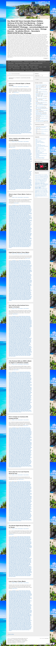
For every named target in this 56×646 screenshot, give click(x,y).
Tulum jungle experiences (28, 173)
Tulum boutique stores (25, 110)
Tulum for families (25, 172)
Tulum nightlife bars (18, 176)
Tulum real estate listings (12, 124)
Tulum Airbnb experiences (26, 106)
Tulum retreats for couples (18, 180)
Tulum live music (21, 118)
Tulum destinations (24, 113)
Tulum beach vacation (18, 109)
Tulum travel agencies (16, 128)
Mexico (23, 267)
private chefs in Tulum (18, 102)
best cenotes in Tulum (21, 206)
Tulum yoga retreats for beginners (23, 353)
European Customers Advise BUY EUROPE (36, 63)
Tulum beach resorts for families (23, 164)
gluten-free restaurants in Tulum (14, 596)
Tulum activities (17, 105)
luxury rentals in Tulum (23, 155)
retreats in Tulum (12, 103)
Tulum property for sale (25, 122)
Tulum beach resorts (26, 108)
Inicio (9, 61)
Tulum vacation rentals (23, 129)
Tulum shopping (15, 126)
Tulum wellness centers (18, 130)
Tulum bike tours (13, 165)
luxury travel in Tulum (21, 100)
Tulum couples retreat (17, 112)
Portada (10, 73)
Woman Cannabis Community (39, 70)
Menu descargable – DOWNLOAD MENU (14, 66)
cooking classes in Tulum (22, 97)
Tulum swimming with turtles (20, 241)
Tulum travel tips (21, 128)
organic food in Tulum (22, 101)
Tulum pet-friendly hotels (26, 177)
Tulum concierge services (28, 111)
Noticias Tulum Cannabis (16, 68)
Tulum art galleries (18, 162)
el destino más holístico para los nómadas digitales (25, 154)
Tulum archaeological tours (12, 162)
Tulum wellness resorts (24, 130)
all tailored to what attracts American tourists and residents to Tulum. (19, 95)
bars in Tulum (27, 95)
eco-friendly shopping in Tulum (15, 99)
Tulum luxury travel (20, 119)
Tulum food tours (26, 116)
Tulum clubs (23, 111)
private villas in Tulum (18, 216)
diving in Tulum (14, 98)
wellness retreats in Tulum (25, 187)
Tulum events (12, 114)
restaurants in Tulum (19, 158)
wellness (21, 187)
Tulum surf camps (15, 241)
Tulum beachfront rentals (16, 223)
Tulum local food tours (26, 118)
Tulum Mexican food (26, 120)
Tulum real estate (22, 123)
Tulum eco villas (11, 169)
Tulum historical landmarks (25, 339)
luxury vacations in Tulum (28, 100)
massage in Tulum (11, 101)
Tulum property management (16, 236)
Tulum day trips (20, 113)
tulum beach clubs (19, 107)
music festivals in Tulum (17, 101)
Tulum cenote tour (19, 111)
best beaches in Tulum (15, 206)
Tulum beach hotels (24, 107)
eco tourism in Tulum (24, 98)
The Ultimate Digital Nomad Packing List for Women (20, 547)
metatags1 (22, 66)
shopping (28, 103)
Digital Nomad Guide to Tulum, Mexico (19, 252)
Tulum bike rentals (22, 223)
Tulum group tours (13, 117)
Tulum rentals (22, 124)
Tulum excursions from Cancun (23, 170)
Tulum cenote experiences (13, 111)
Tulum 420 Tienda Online (34, 68)
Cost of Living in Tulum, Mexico (17, 581)
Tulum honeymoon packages (21, 173)
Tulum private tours (13, 122)
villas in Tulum (17, 187)
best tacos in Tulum (17, 96)
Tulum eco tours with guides (19, 227)
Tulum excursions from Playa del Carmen (16, 115)
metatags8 (9, 68)
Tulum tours (15, 183)
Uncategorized (14, 94)
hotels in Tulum (12, 155)
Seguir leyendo (16, 92)
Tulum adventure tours (20, 106)
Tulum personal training (23, 121)
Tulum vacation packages (17, 129)
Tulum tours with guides (20, 183)
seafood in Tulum (24, 103)
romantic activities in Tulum (18, 103)
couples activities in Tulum (27, 484)
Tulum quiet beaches (17, 123)
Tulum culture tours (11, 113)
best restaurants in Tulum (12, 96)
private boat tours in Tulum (12, 102)
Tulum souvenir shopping (28, 182)
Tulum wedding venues (11, 130)
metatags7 (44, 66)
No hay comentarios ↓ (26, 86)
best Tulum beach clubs (28, 375)
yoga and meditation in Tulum (16, 132)
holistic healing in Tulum (17, 210)
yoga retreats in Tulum (23, 188)
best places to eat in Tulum (27, 206)
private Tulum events (13, 216)
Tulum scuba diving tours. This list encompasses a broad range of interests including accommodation (20, 181)
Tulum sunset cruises (26, 127)
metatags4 (36, 66)
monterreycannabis (20, 86)
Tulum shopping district (20, 126)
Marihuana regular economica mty (33, 65)
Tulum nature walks (21, 234)
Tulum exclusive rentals (17, 114)
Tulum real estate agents (27, 123)
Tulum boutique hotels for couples (25, 165)
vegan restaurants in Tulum (12, 187)
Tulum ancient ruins (28, 328)
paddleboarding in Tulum (28, 101)
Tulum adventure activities (20, 161)
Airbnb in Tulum (23, 94)
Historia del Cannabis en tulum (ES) (13, 65)
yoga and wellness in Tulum (24, 132)
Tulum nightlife (14, 176)
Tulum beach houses (21, 163)
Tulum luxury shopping (15, 119)
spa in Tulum (23, 104)
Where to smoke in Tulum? (29, 70)
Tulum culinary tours (22, 112)
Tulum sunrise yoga (21, 127)
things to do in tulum (11, 105)
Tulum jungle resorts (16, 118)
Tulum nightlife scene (23, 176)
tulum (27, 160)
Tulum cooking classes (11, 112)
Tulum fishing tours (25, 171)
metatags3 (31, 66)
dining (11, 98)
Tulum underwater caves (26, 128)
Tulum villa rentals (28, 129)
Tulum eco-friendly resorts (23, 169)
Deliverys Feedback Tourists (42, 61)
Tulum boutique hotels (18, 165)
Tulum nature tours (16, 234)
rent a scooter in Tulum (14, 158)
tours (14, 105)
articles (13, 481)
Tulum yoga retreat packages (19, 131)
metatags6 (40, 66)
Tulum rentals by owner (27, 124)
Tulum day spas (16, 113)
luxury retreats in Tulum (16, 100)
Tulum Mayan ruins (14, 120)
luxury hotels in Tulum (17, 155)
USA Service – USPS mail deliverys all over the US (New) (16, 70)
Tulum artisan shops (23, 162)
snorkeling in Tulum (19, 104)
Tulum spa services (16, 127)
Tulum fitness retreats (13, 116)
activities (20, 94)
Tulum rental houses (17, 124)
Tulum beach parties (20, 108)
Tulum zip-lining (18, 245)
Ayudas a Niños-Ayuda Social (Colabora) (16, 61)
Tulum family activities (24, 115)
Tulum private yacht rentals (19, 122)
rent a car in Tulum (24, 216)
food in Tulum (26, 99)
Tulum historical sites (14, 396)
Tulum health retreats (25, 117)
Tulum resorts (29, 346)
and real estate (23, 95)
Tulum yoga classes (13, 131)
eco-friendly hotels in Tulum (16, 265)
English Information (11, 63)
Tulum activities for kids (23, 105)
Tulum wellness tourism (24, 186)
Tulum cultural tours (28, 112)
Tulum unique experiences (28, 184)
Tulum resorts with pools (12, 180)
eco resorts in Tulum (18, 98)
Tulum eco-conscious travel (16, 169)
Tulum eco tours (29, 113)
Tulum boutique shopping (19, 110)
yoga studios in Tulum (13, 133)
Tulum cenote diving (21, 166)
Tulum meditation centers (20, 120)
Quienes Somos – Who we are (25, 68)
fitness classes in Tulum (22, 99)
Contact (35, 61)
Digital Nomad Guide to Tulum (14, 264)
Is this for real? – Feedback (23, 65)
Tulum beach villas (23, 109)
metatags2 (27, 66)
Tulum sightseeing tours (26, 126)
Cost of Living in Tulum (29, 593)
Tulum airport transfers (23, 328)
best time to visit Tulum (23, 96)
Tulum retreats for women (25, 180)
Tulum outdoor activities (17, 121)
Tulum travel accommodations (27, 183)
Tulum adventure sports (14, 106)
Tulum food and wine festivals (19, 116)
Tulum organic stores (11, 121)
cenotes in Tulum (17, 97)
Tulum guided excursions (19, 117)
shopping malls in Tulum (13, 104)
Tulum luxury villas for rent (26, 175)
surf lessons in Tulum (27, 104)
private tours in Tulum (24, 102)
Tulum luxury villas (25, 119)
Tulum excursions (23, 114)
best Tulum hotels (12, 97)
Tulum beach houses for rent (14, 108)
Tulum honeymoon (15, 173)
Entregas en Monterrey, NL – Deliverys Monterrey (22, 63)
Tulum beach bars (14, 107)
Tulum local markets (26, 174)
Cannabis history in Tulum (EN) (28, 61)
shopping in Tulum (20, 159)
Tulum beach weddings (29, 109)
